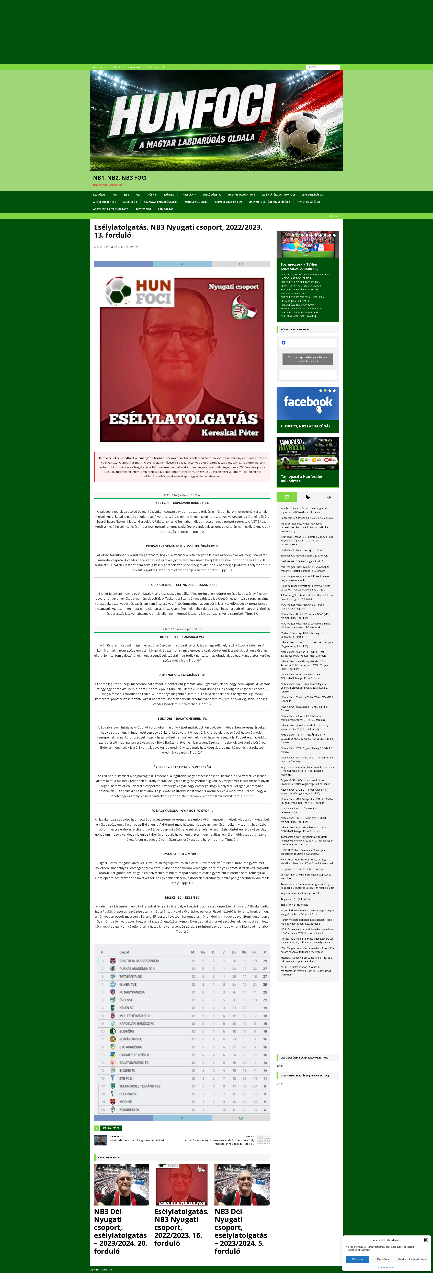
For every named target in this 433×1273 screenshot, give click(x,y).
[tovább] (311, 316)
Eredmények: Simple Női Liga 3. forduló (302, 550)
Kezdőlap (99, 194)
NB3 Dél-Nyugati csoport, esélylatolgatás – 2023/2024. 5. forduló (240, 1231)
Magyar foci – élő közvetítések (269, 201)
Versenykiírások (312, 194)
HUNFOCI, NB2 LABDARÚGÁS (305, 427)
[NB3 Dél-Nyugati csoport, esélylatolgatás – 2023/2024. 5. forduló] (242, 1185)
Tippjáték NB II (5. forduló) (295, 900)
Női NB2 (169, 194)
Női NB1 (152, 194)
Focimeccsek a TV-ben (228, 201)
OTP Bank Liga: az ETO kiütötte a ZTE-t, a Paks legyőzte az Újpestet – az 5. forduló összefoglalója (307, 541)
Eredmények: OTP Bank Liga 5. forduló (302, 562)
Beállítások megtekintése (412, 1259)
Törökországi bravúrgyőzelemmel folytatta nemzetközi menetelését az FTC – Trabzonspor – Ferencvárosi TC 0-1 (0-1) (307, 841)
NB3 (138, 194)
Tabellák (187, 194)
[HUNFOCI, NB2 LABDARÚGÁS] (308, 404)
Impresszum (143, 209)
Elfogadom (357, 1259)
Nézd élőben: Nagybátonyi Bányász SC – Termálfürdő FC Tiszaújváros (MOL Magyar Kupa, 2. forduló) (304, 666)
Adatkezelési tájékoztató (111, 209)
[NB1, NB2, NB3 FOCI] (216, 168)
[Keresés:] (323, 67)
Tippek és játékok (308, 201)
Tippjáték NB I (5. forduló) (295, 905)
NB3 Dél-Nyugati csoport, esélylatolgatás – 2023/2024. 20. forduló (120, 1231)
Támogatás (165, 209)
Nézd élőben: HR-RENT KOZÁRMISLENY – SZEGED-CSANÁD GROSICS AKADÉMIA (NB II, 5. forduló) (307, 739)
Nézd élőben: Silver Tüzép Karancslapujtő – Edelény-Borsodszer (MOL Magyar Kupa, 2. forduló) (304, 688)
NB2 (126, 194)
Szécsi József (121, 246)
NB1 (114, 194)
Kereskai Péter (110, 1128)
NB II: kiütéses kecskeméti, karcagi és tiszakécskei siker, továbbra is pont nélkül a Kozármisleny (304, 528)
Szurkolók (130, 201)
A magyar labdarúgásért (161, 201)
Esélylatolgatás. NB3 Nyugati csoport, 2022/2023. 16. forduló (181, 1227)
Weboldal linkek (196, 201)
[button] (426, 1240)
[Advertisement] (191, 36)
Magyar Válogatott (241, 194)
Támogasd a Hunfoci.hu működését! (301, 479)
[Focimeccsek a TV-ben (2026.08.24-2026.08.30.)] (308, 244)
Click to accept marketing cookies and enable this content (308, 360)
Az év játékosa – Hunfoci (278, 194)
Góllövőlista (211, 194)
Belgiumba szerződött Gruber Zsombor (302, 869)
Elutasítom (383, 1259)
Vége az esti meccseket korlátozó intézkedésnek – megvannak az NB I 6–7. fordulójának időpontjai (307, 771)
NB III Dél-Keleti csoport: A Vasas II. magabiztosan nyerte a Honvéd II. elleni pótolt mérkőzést (306, 971)
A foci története (104, 201)
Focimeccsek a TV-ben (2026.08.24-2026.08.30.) (299, 266)
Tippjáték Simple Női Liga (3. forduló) (301, 894)
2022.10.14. (103, 246)
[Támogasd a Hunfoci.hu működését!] (308, 454)
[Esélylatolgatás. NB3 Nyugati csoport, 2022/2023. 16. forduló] (182, 1185)
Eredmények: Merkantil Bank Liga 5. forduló (304, 556)
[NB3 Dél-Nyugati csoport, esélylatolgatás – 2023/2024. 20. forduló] (122, 1185)
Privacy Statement (386, 1267)
